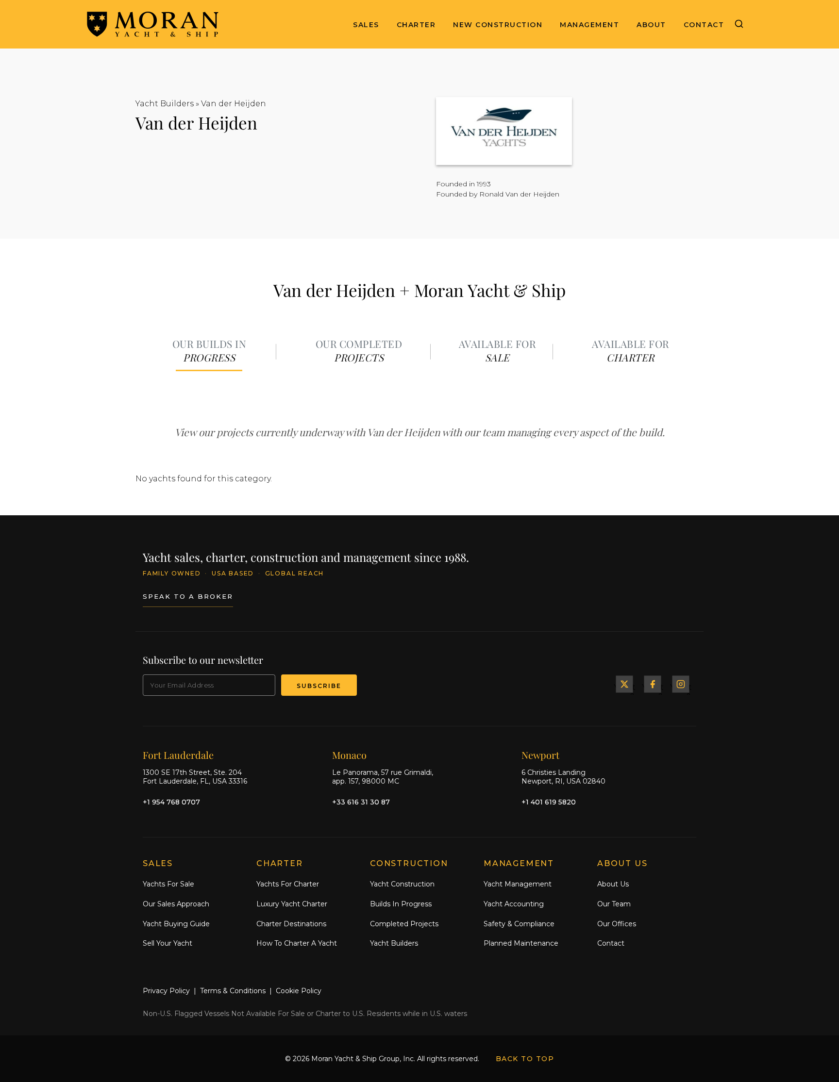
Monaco (349, 754)
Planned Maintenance (521, 943)
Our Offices (616, 923)
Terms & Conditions (233, 990)
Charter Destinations (291, 923)
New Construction (497, 24)
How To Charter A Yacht (296, 943)
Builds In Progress (401, 904)
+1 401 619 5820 (548, 802)
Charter (416, 24)
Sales (366, 24)
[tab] (209, 351)
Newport (540, 754)
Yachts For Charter (287, 884)
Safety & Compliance (519, 923)
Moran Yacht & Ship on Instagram (680, 684)
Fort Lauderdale (178, 754)
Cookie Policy (298, 990)
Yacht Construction (402, 884)
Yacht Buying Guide (176, 923)
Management (589, 24)
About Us (613, 884)
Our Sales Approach (176, 904)
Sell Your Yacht (167, 943)
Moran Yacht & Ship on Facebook (652, 684)
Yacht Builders (164, 103)
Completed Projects (404, 923)
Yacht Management (518, 884)
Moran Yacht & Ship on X (624, 684)
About (651, 24)
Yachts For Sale (168, 884)
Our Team (614, 904)
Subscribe (319, 685)
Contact (704, 24)
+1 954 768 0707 (171, 802)
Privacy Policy (166, 990)
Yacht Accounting (514, 904)
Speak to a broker (188, 596)
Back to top (525, 1058)
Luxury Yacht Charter (291, 904)
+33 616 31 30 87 (361, 802)
